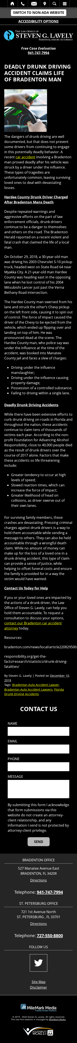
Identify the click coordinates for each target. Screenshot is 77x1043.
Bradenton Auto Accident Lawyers (28, 689)
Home (12, 3)
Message (15, 776)
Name (12, 723)
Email (34, 3)
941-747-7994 (38, 52)
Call (23, 3)
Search (54, 3)
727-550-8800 (50, 935)
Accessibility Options (38, 21)
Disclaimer (38, 987)
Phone (13, 759)
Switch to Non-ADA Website (38, 12)
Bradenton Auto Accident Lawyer (35, 685)
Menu (65, 3)
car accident (25, 157)
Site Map (39, 982)
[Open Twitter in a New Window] (38, 963)
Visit (44, 3)
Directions (38, 880)
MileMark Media (57, 1019)
